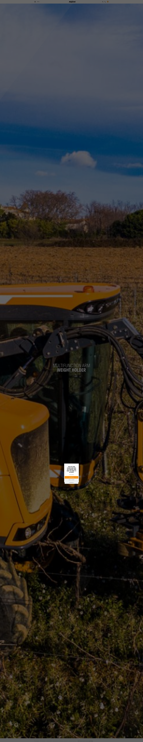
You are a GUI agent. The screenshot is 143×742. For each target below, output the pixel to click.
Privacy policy (71, 474)
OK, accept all (71, 477)
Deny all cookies (71, 479)
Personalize (71, 482)
